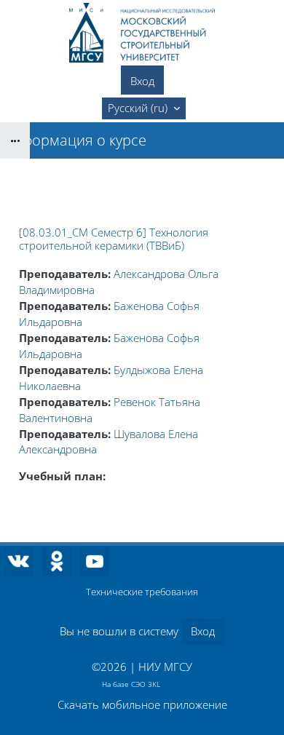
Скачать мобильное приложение (142, 704)
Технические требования (142, 591)
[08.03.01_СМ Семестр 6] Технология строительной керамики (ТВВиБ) (113, 239)
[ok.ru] (57, 561)
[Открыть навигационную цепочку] (15, 140)
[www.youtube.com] (94, 561)
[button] (144, 108)
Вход (142, 81)
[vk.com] (19, 561)
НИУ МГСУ (165, 666)
